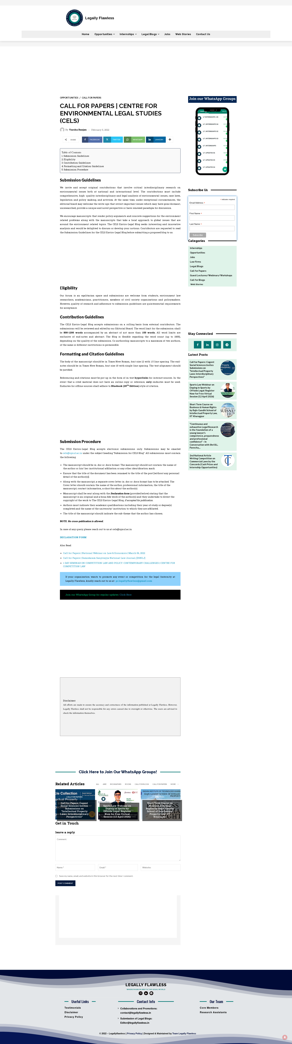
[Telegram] (227, 344)
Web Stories (195, 284)
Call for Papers (91, 98)
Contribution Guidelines (77, 162)
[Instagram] (217, 344)
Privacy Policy (134, 1033)
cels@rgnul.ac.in (72, 453)
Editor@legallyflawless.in (134, 1022)
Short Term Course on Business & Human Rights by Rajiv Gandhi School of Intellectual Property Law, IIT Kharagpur (160, 809)
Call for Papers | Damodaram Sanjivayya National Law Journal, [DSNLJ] (104, 557)
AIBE (104, 784)
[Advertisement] (146, 69)
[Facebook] (197, 344)
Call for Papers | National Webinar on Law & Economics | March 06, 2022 (104, 553)
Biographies (115, 784)
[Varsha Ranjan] (62, 129)
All (97, 784)
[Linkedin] (207, 344)
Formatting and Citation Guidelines (84, 166)
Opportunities (69, 98)
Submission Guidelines (76, 155)
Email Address (197, 202)
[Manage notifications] (284, 1037)
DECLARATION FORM (73, 537)
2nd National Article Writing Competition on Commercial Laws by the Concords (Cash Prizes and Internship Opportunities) (204, 461)
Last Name (195, 224)
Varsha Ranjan (78, 130)
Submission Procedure (76, 169)
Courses (160, 797)
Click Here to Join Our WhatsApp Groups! (118, 772)
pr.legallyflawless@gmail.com (134, 580)
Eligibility (69, 159)
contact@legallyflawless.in (135, 1012)
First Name (195, 213)
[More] (170, 140)
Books (128, 784)
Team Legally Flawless (184, 1033)
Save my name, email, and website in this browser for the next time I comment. (96, 876)
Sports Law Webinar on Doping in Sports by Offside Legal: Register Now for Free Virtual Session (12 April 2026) (117, 811)
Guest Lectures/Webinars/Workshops (119, 800)
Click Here (126, 594)
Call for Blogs (142, 784)
